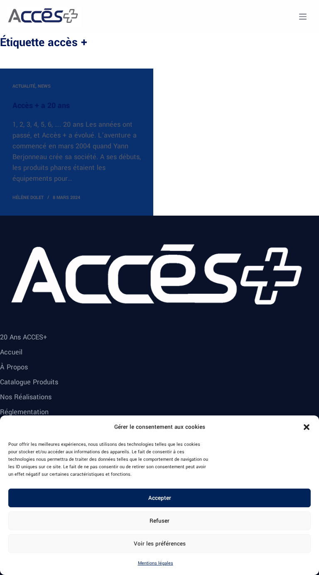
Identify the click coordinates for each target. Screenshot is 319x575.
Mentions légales (155, 563)
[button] (306, 427)
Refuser (159, 521)
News (44, 86)
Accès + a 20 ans (41, 105)
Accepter (159, 498)
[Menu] (303, 16)
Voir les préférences (160, 544)
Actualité (23, 86)
